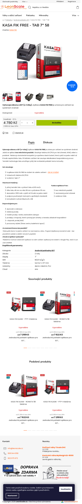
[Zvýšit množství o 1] (32, 122)
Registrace (72, 1)
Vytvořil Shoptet (71, 501)
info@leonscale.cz (15, 448)
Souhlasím (66, 489)
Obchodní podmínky (10, 2)
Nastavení (12, 495)
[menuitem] (12, 15)
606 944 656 (13, 453)
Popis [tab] (31, 142)
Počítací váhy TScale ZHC (54, 447)
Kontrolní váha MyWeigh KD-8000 (57, 455)
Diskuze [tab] (47, 142)
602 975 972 (13, 458)
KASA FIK (13, 30)
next (76, 319)
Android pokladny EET (45, 250)
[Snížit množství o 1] (21, 122)
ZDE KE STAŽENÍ (53, 172)
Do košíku (56, 123)
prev (4, 319)
